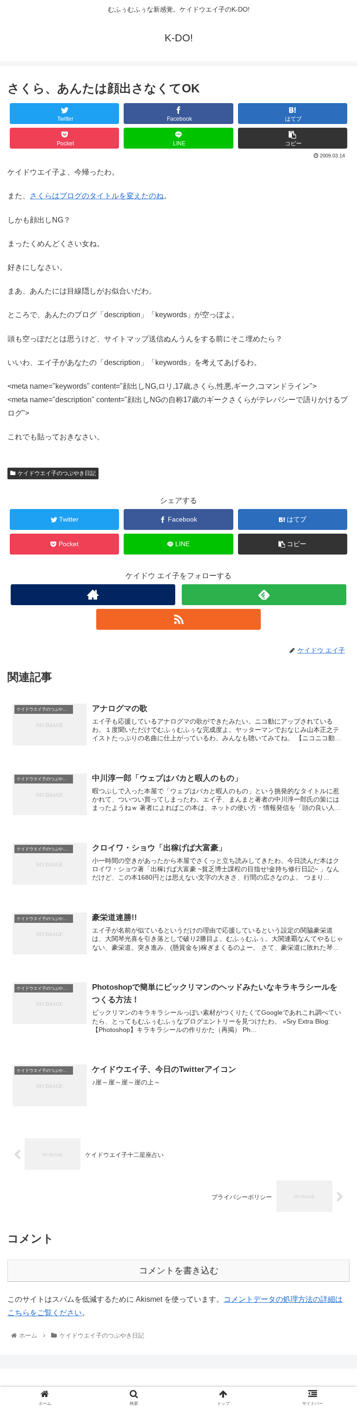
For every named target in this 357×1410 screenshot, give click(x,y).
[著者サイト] (93, 594)
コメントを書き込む (178, 1270)
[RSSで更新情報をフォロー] (178, 619)
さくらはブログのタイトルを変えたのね (97, 196)
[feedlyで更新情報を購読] (264, 594)
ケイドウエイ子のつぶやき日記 (57, 473)
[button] (330, 996)
